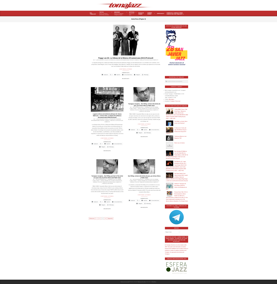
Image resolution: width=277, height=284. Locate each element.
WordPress (154, 281)
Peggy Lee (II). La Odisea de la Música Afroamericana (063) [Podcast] (125, 58)
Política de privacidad (125, 281)
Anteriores (91, 218)
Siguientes (110, 218)
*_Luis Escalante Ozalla (101, 60)
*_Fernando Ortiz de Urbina (151, 107)
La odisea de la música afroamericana (119, 60)
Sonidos (137, 60)
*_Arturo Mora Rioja (137, 107)
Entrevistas (155, 108)
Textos (137, 110)
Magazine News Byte (142, 281)
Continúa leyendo (125, 69)
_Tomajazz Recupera (144, 111)
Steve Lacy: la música (179, 143)
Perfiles (132, 110)
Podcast (131, 60)
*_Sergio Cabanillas (142, 108)
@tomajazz (171, 99)
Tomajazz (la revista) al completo (148, 60)
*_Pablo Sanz (132, 108)
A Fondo (150, 108)
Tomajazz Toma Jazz (175, 101)
